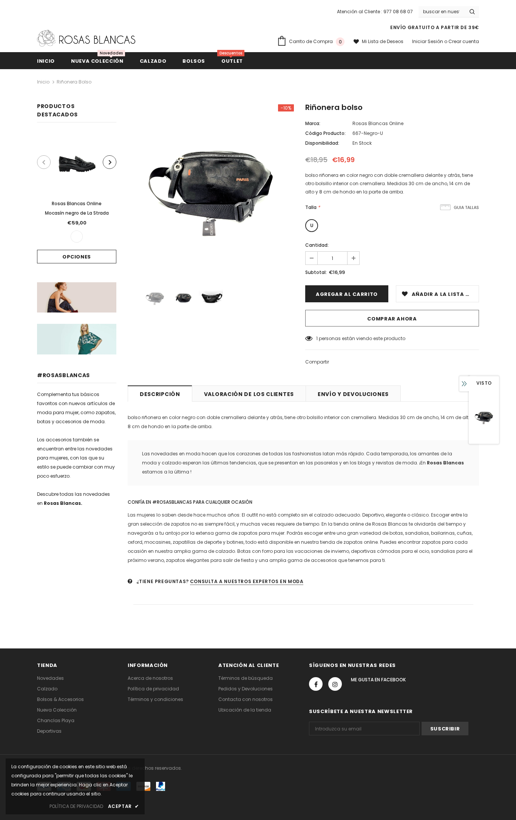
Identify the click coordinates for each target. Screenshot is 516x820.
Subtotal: (316, 272)
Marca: (312, 123)
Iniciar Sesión (428, 41)
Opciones (76, 256)
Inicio (43, 82)
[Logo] (86, 38)
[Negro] (76, 236)
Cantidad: (317, 245)
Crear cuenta (463, 41)
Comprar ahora (392, 318)
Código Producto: (325, 133)
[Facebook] (316, 684)
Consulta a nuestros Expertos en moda (247, 581)
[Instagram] (335, 684)
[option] (76, 198)
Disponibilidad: (322, 143)
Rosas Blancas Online (77, 203)
